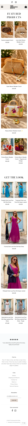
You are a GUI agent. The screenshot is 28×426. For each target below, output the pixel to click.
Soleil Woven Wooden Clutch (14, 86)
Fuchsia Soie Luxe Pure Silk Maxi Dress (14, 246)
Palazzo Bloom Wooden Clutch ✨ (14, 131)
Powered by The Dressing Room (14, 422)
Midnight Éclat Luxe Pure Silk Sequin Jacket (14, 291)
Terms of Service (14, 386)
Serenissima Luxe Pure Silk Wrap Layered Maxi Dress (7, 319)
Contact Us (14, 379)
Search (14, 375)
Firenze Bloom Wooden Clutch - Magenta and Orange (21, 159)
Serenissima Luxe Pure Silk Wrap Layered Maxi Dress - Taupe (21, 319)
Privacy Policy (14, 384)
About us (14, 382)
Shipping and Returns (14, 377)
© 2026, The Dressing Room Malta (13, 420)
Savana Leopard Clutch (7, 40)
